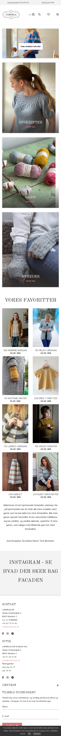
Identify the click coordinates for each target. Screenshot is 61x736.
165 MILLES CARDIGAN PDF (46, 350)
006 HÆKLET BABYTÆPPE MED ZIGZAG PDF (15, 494)
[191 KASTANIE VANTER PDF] (15, 375)
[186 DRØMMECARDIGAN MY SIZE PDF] (15, 327)
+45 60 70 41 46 (9, 623)
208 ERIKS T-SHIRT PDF (46, 398)
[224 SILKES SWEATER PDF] (46, 471)
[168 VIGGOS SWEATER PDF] (46, 423)
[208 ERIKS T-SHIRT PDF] (46, 375)
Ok (29, 734)
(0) (30, 15)
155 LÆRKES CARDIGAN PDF (15, 446)
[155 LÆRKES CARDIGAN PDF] (15, 423)
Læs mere (37, 734)
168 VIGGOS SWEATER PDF (46, 446)
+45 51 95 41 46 (9, 657)
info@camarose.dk (10, 626)
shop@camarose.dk (11, 660)
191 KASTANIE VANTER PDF (15, 398)
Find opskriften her (31, 46)
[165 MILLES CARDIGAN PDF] (46, 327)
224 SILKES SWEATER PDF (46, 494)
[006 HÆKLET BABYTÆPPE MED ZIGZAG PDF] (15, 471)
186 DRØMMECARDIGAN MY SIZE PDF (15, 350)
